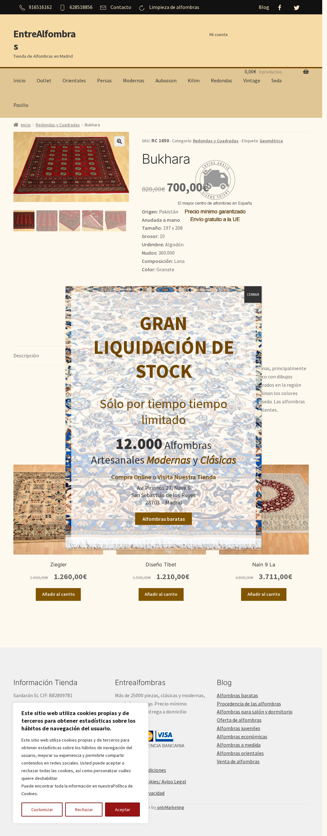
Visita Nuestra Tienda (186, 477)
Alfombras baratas (163, 519)
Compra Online (131, 477)
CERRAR (253, 294)
